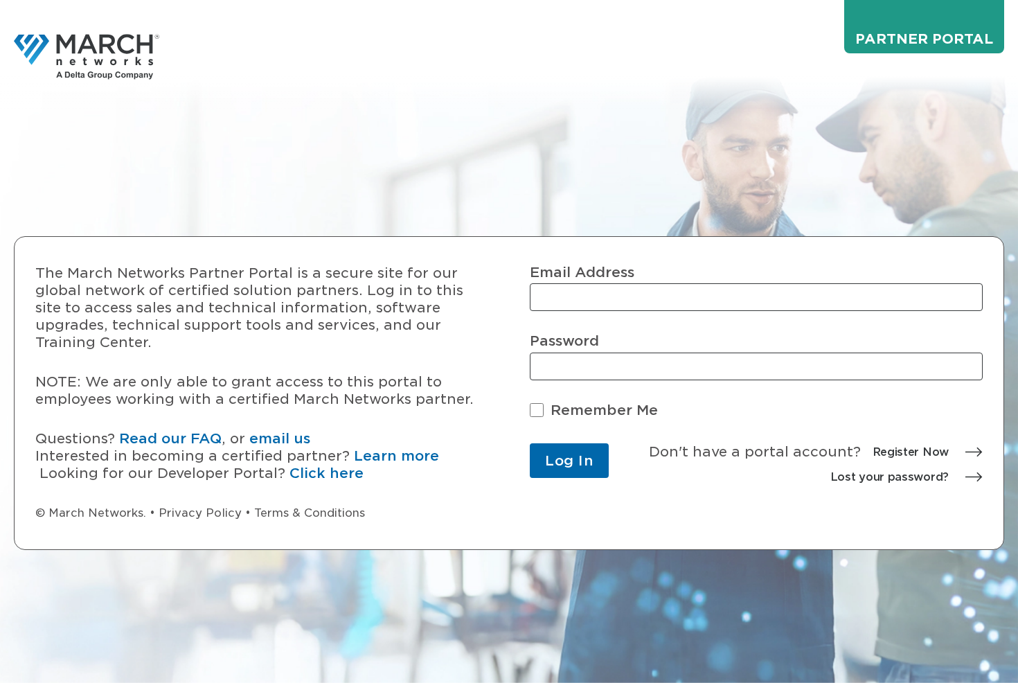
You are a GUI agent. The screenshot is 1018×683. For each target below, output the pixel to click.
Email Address (582, 273)
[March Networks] (86, 57)
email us (279, 438)
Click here (326, 473)
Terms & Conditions (309, 513)
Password (564, 341)
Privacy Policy (200, 513)
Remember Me (604, 410)
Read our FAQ (170, 438)
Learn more (396, 455)
